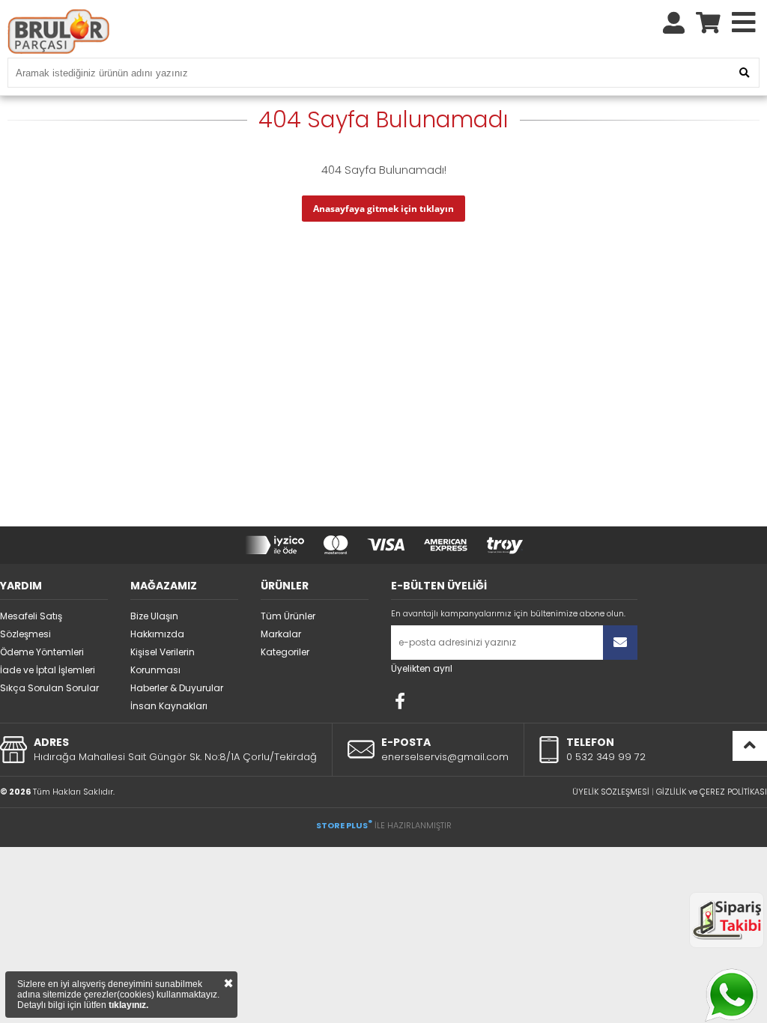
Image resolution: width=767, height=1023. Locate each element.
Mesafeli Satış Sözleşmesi (31, 625)
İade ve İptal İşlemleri (47, 670)
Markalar (281, 634)
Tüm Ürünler (288, 616)
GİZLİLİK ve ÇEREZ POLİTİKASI (711, 792)
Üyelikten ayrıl (421, 668)
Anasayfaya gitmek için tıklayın (383, 208)
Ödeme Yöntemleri (42, 652)
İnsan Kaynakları (168, 705)
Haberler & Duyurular (176, 688)
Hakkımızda (157, 634)
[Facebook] (400, 701)
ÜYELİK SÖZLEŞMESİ (610, 792)
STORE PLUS (344, 825)
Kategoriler (285, 652)
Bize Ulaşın (154, 616)
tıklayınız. (128, 1005)
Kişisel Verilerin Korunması (162, 661)
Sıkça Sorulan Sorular (49, 688)
